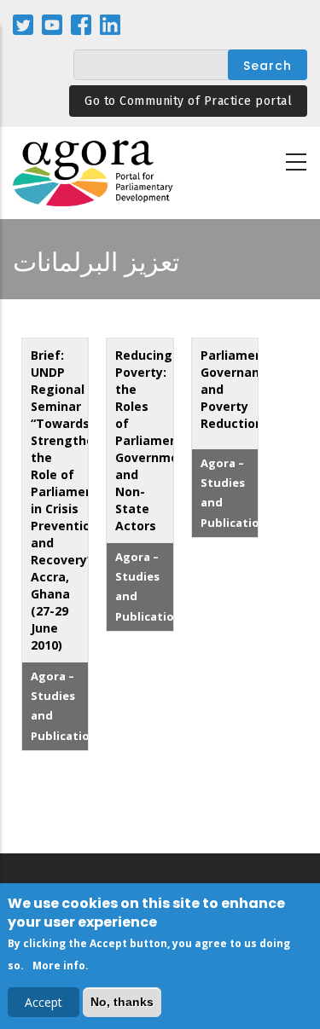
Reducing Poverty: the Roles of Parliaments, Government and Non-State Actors (154, 440)
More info (58, 965)
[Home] (94, 173)
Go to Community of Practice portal (188, 101)
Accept (43, 1002)
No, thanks (122, 1002)
